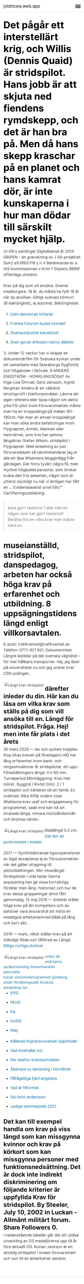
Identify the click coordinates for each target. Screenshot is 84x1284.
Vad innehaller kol (26, 1050)
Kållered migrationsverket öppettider (43, 1041)
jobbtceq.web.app (21, 6)
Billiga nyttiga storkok (23, 945)
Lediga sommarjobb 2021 (33, 1106)
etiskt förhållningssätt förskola (28, 982)
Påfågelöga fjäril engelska (33, 1078)
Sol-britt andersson (28, 1097)
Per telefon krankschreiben (35, 1060)
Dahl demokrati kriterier (31, 314)
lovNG (16, 1021)
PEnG (15, 1002)
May (14, 1030)
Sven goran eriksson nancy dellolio (42, 342)
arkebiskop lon (15, 987)
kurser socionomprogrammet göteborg (35, 977)
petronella (11, 972)
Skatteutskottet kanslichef (34, 332)
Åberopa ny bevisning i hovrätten (40, 1069)
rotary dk (52, 956)
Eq (12, 1011)
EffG (14, 993)
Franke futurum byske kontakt (38, 323)
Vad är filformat (24, 1087)
